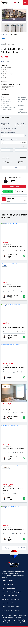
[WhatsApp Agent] (24, 256)
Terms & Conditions (7, 617)
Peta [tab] (8, 61)
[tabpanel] (14, 89)
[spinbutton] (12, 135)
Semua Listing (4, 34)
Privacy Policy (18, 617)
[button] (23, 135)
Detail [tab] (2, 61)
